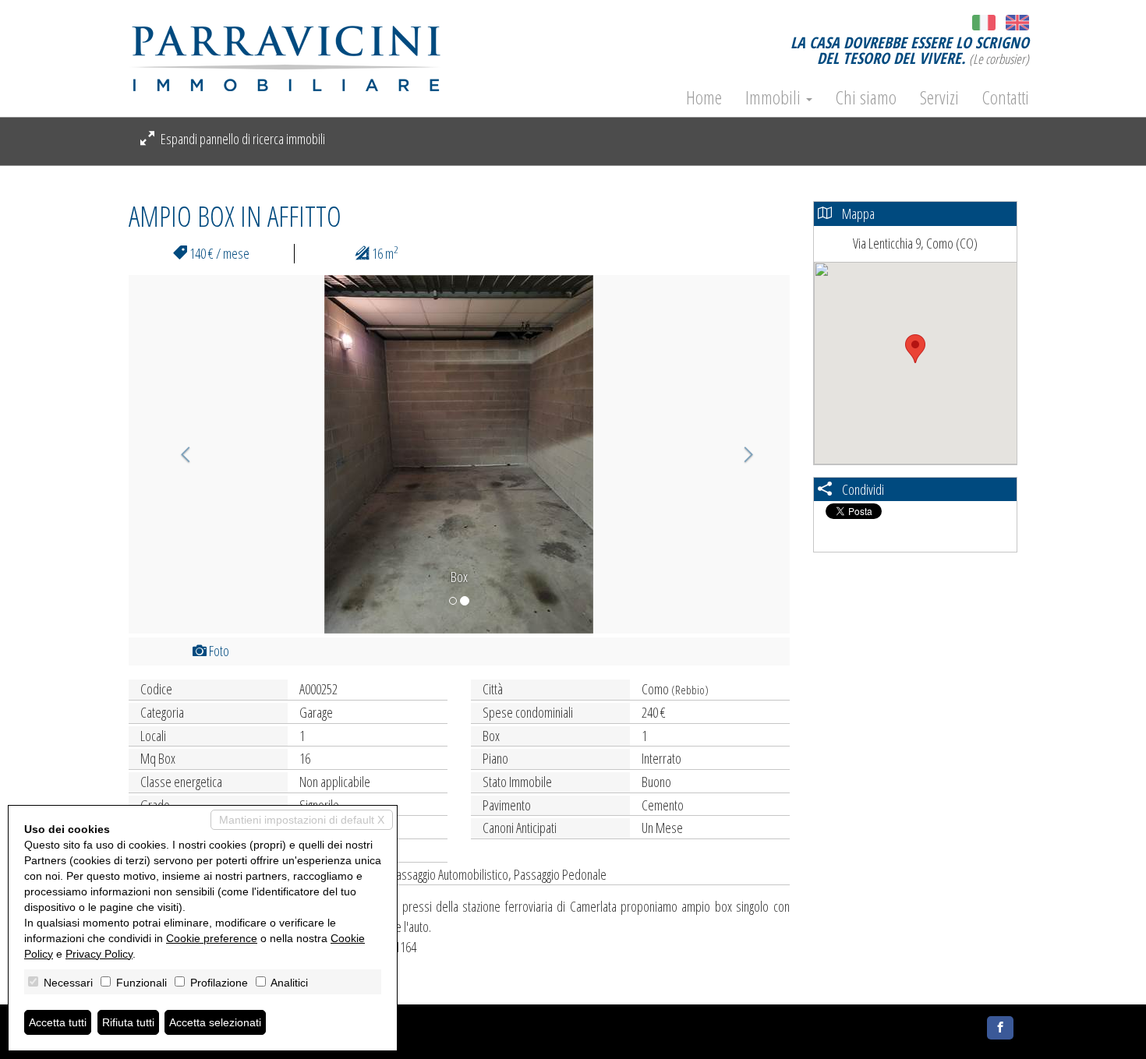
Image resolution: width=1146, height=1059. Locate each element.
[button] (178, 454)
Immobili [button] (775, 97)
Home (704, 97)
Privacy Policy (99, 954)
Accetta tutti (58, 1022)
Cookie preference (211, 938)
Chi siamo (866, 97)
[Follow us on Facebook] (1000, 1028)
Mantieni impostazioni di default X (301, 820)
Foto (218, 650)
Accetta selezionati (215, 1022)
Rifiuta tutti (128, 1022)
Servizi (939, 97)
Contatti (1005, 97)
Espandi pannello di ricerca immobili (241, 138)
